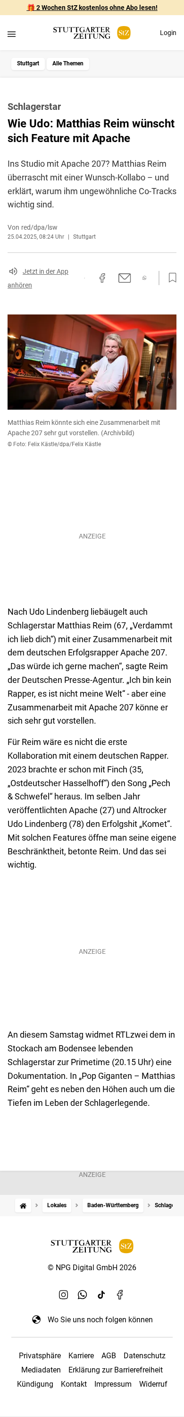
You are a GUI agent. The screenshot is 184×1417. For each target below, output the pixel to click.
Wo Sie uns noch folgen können (100, 1319)
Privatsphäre (40, 1355)
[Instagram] (63, 1294)
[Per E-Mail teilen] (125, 278)
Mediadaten (41, 1369)
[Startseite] (23, 1205)
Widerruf (153, 1384)
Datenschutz (145, 1355)
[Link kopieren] (84, 278)
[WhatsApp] (82, 1294)
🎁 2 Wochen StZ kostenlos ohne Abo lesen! (92, 7)
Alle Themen (68, 63)
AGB (108, 1355)
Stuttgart (28, 63)
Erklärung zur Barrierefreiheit (115, 1369)
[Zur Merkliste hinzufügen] (169, 278)
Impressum (113, 1384)
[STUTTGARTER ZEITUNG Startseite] (92, 33)
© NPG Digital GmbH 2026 (92, 1267)
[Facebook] (120, 1294)
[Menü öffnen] (12, 33)
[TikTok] (101, 1294)
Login (168, 32)
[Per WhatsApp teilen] (144, 278)
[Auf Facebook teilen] (102, 278)
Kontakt (74, 1384)
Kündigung (35, 1384)
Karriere (81, 1355)
